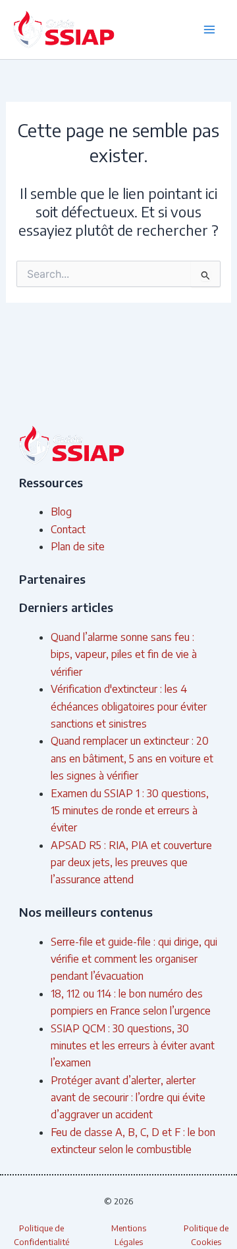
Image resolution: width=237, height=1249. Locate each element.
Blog (61, 511)
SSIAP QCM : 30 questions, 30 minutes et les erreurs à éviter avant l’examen (133, 1046)
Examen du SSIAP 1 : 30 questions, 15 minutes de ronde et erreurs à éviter (130, 811)
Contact (68, 529)
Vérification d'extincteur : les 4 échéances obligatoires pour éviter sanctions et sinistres (129, 706)
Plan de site (78, 546)
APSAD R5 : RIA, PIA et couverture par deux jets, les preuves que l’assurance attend (131, 863)
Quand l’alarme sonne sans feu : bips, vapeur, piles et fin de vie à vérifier (124, 654)
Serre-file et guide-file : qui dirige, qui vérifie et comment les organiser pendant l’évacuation (134, 959)
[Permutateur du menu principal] (209, 29)
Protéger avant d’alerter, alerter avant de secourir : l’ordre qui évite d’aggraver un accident (128, 1098)
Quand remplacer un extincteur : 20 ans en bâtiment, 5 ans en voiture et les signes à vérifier (132, 758)
